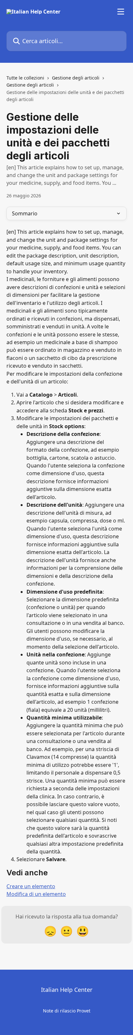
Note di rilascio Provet (66, 1011)
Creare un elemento (30, 886)
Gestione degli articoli (75, 78)
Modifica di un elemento (36, 894)
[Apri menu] (121, 11)
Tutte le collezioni (25, 78)
